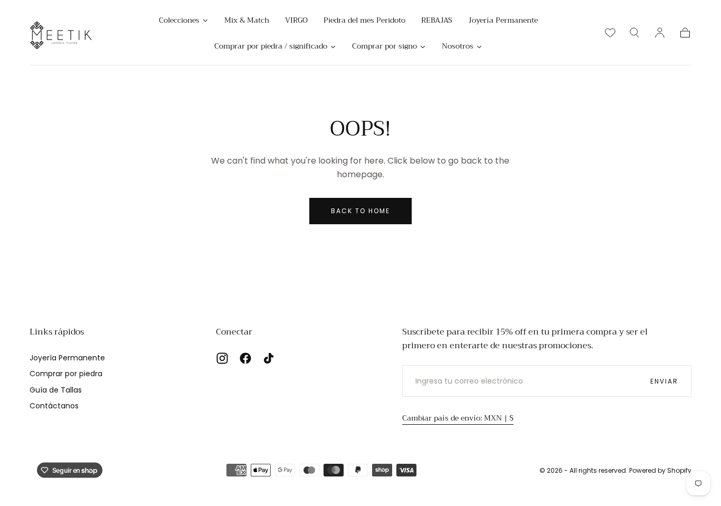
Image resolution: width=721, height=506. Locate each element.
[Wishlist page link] (610, 32)
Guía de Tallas (56, 390)
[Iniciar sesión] (659, 32)
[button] (634, 32)
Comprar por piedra (66, 373)
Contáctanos (54, 405)
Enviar (664, 381)
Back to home (360, 210)
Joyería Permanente (67, 357)
